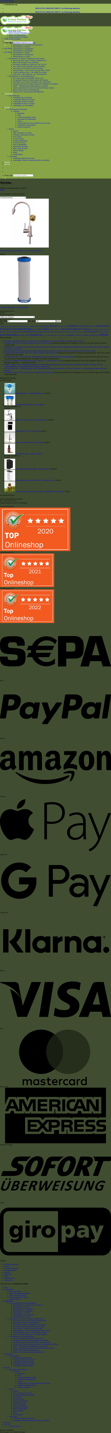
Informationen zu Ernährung (22, 51)
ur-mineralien (69, 335)
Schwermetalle (104, 332)
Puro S (83, 332)
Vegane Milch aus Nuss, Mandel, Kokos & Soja (33, 123)
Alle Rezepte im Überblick (18, 109)
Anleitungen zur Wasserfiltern (23, 105)
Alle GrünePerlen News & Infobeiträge (22, 43)
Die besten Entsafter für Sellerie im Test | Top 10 (29, 64)
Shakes (19, 121)
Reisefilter (89, 332)
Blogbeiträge (8, 41)
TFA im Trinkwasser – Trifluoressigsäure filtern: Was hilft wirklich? (27, 368)
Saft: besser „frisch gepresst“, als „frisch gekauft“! (30, 74)
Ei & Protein (17, 137)
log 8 (13, 332)
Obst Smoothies (48, 332)
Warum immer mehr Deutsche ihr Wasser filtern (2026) (23, 351)
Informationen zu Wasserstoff (23, 55)
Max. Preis (31, 321)
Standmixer (36, 334)
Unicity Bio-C (54, 335)
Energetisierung (22, 328)
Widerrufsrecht (9, 1278)
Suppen (15, 131)
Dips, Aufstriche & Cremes (22, 133)
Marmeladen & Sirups (20, 146)
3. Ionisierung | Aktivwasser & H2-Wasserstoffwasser (15, 326)
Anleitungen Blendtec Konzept (23, 100)
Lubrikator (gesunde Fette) (26, 117)
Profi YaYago (77, 332)
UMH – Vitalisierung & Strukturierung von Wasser (30, 86)
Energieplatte (35, 329)
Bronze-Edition (63, 326)
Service (6, 1266)
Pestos (15, 152)
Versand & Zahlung (11, 1268)
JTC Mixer (8, 332)
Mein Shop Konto (15, 31)
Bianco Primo (35, 326)
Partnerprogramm (10, 1270)
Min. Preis (3, 321)
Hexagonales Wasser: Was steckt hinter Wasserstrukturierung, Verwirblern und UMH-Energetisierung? (39, 357)
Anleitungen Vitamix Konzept (23, 101)
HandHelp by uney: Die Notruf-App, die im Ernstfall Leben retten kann (28, 372)
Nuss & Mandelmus (20, 145)
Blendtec (54, 326)
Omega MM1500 (60, 332)
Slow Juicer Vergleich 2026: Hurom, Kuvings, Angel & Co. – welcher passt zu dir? (32, 361)
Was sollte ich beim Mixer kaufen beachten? (28, 68)
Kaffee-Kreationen (23, 127)
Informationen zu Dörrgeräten (23, 49)
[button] (6, 39)
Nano (35, 332)
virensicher (78, 335)
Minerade (18, 332)
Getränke (16, 111)
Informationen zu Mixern (21, 47)
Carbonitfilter (82, 326)
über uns (7, 164)
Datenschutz (8, 1280)
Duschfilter (91, 326)
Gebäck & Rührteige (20, 141)
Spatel (27, 335)
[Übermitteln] (5, 45)
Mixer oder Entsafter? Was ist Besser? (26, 62)
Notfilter (40, 332)
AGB (6, 1276)
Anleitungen (8, 94)
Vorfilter (85, 335)
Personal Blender (69, 332)
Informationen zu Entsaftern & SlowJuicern (28, 45)
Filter (58, 321)
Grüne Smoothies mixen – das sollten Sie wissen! (30, 72)
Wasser (104, 334)
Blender (47, 326)
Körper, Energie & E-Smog (18, 37)
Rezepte (7, 107)
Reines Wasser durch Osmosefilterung (26, 90)
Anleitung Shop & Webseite (22, 98)
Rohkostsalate (18, 154)
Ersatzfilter (44, 329)
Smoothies (20, 113)
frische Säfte (54, 329)
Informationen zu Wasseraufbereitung (21, 76)
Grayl (60, 329)
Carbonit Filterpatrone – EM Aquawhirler (14, 307)
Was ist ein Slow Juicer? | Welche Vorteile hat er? (30, 60)
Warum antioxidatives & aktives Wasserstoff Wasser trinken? (33, 88)
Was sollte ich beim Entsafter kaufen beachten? (29, 66)
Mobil (31, 332)
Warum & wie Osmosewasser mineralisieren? (28, 92)
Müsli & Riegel (18, 150)
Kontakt (7, 162)
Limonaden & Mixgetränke (26, 119)
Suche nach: (8, 42)
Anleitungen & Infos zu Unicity (24, 103)
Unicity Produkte (14, 39)
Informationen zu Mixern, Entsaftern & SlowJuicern (26, 58)
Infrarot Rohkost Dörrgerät (98, 329)
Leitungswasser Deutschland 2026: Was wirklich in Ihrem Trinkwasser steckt (30, 353)
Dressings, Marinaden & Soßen (23, 135)
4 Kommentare (61, 341)
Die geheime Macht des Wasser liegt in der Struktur (30, 80)
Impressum (8, 1274)
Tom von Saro (46, 335)
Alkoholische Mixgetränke (26, 125)
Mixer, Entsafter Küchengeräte (19, 33)
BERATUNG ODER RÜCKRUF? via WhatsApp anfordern (57, 8)
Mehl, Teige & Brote (20, 148)
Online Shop (8, 29)
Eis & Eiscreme (18, 139)
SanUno (97, 332)
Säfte (19, 115)
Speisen (11, 129)
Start (5, 27)
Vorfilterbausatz (94, 335)
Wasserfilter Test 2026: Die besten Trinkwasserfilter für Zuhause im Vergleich (30, 347)
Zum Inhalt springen (7, 1)
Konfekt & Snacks (19, 143)
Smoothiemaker (8, 334)
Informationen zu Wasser (21, 53)
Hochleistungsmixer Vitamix (76, 329)
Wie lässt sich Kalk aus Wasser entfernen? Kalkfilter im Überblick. (35, 84)
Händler (7, 1272)
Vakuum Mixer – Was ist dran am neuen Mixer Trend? (31, 70)
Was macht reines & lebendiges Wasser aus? (28, 78)
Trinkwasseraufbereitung (17, 35)
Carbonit (73, 325)
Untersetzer (62, 335)
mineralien (24, 332)
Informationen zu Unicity (21, 56)
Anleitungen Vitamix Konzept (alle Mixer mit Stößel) (31, 160)
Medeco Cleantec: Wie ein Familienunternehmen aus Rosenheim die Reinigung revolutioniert (36, 364)
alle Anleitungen (14, 96)
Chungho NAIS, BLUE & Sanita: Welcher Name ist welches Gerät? (27, 343)
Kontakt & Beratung (11, 1264)
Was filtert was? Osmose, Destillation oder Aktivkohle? (32, 82)
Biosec (41, 326)
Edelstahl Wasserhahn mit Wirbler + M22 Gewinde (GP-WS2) (21, 251)
